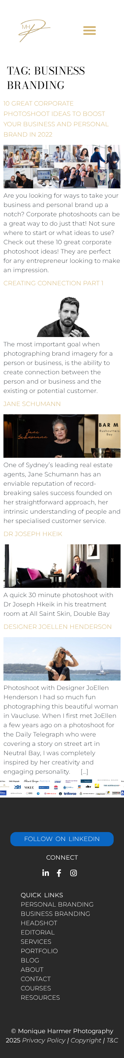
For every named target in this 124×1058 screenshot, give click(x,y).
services (36, 942)
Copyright (86, 1040)
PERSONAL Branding (57, 904)
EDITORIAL (38, 932)
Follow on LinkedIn (62, 839)
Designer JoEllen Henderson (57, 627)
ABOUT (32, 969)
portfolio (39, 951)
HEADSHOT (39, 923)
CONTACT (36, 979)
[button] (89, 30)
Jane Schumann (32, 404)
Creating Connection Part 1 (53, 283)
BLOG (30, 960)
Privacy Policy (43, 1040)
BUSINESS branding (55, 914)
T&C (112, 1040)
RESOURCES (40, 997)
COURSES (36, 988)
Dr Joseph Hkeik (32, 534)
